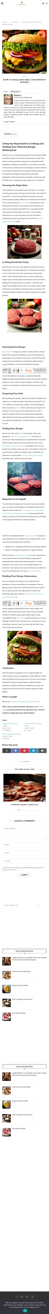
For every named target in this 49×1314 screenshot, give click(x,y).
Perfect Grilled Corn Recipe (11, 734)
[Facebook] (17, 1296)
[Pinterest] (27, 1296)
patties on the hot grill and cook (20, 436)
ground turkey (24, 203)
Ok (25, 1311)
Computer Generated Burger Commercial (24, 702)
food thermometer (34, 571)
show (14, 134)
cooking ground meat (21, 555)
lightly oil (17, 408)
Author (6, 91)
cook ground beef (31, 536)
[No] (46, 1307)
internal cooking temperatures (32, 455)
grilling (21, 433)
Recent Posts (15, 91)
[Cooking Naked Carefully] (24, 788)
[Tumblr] (32, 1296)
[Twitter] (22, 1296)
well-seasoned (9, 352)
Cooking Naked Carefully (24, 805)
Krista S (17, 95)
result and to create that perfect (13, 446)
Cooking (14, 22)
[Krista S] (8, 96)
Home (4, 22)
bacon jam (20, 618)
